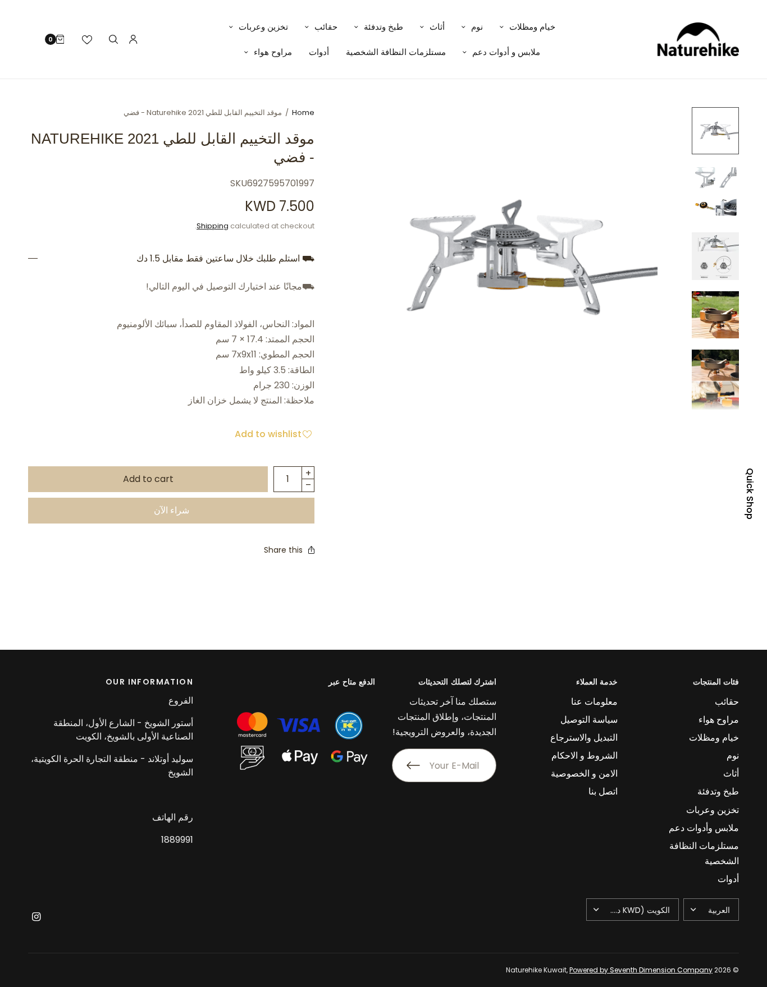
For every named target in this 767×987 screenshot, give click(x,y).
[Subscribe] (406, 765)
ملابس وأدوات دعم (704, 827)
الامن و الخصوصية (584, 773)
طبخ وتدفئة (383, 27)
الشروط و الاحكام (584, 755)
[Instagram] (36, 917)
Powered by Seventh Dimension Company (641, 970)
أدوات (319, 52)
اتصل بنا (603, 791)
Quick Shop (749, 494)
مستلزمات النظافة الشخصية (396, 52)
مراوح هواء (273, 52)
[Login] (133, 39)
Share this (283, 550)
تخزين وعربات (263, 27)
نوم (477, 27)
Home (303, 112)
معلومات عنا (594, 701)
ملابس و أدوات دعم (506, 52)
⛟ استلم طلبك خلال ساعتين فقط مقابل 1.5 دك (225, 258)
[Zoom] (506, 258)
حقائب (325, 27)
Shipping (213, 226)
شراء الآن (171, 510)
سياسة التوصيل (589, 719)
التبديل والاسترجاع (584, 737)
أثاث (437, 27)
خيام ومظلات (532, 27)
